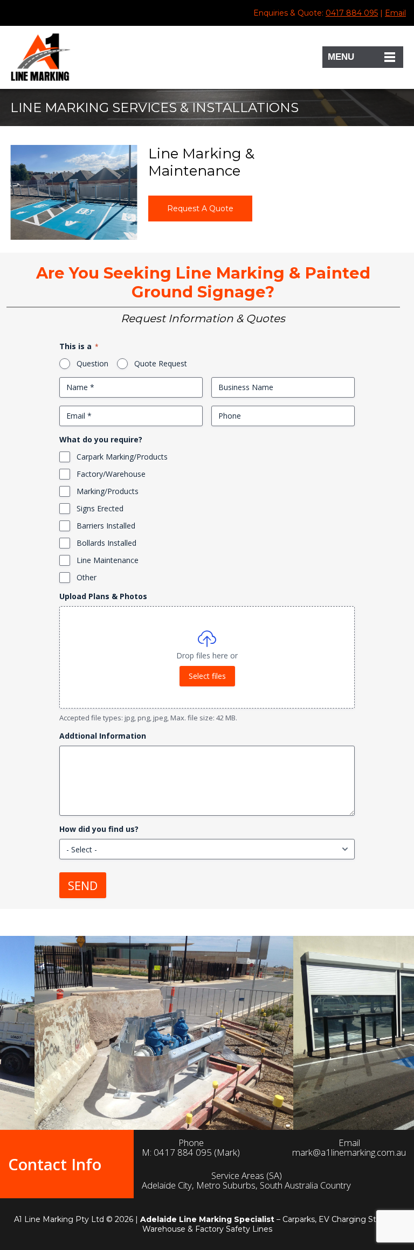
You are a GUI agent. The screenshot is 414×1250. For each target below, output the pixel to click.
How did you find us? (99, 829)
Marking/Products (108, 491)
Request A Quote (200, 208)
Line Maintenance (108, 560)
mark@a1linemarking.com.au (349, 1152)
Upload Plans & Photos (103, 596)
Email (395, 13)
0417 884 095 (352, 13)
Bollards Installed (106, 543)
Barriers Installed (106, 525)
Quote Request (160, 363)
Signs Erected (100, 508)
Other (86, 577)
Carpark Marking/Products (122, 457)
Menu (341, 57)
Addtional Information (102, 736)
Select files (207, 676)
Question (92, 363)
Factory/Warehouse (111, 474)
